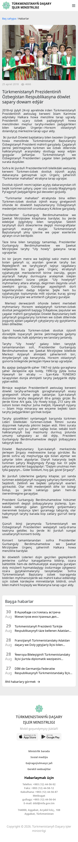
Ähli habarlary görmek (20, 682)
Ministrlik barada (39, 751)
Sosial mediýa (39, 757)
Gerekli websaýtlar (39, 769)
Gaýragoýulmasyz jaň (39, 763)
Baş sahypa (9, 18)
